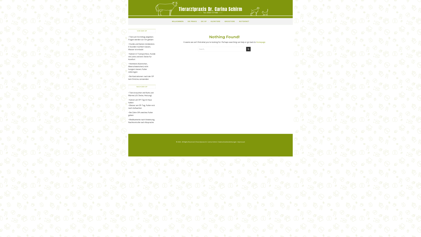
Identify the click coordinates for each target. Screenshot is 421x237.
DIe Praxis (192, 21)
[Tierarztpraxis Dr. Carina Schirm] (210, 9)
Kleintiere (215, 21)
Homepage (260, 42)
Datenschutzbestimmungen (227, 142)
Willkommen (178, 21)
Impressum (241, 142)
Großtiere (230, 21)
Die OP (204, 21)
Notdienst (244, 21)
